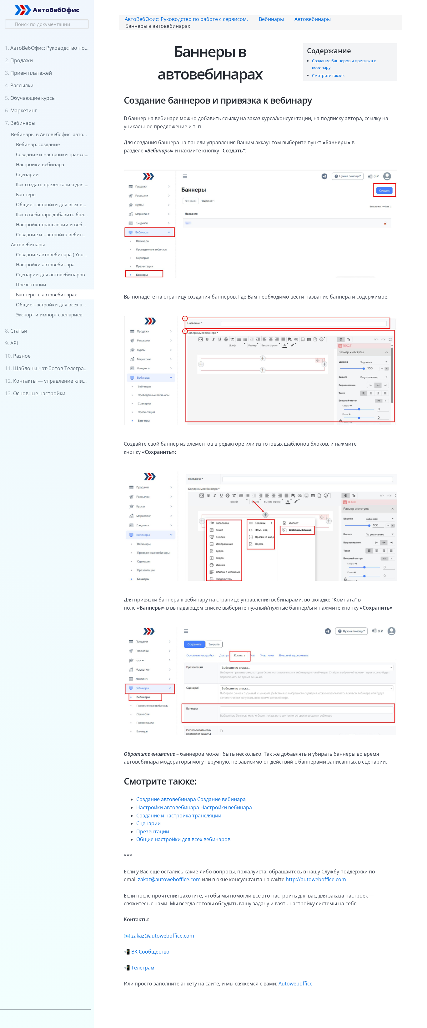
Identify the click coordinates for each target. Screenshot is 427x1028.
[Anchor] (354, 50)
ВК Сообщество (150, 951)
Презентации (152, 831)
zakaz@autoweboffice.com (169, 879)
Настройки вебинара (226, 807)
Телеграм (142, 967)
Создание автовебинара (166, 799)
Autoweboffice (296, 983)
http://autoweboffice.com (316, 879)
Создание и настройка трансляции (178, 815)
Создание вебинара (221, 799)
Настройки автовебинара (167, 807)
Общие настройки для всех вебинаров (183, 839)
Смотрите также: (328, 75)
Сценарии (148, 823)
